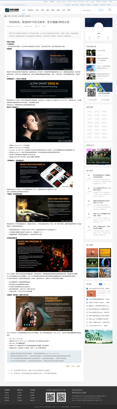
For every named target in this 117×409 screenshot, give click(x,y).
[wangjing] (89, 175)
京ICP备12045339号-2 (75, 406)
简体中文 (46, 1)
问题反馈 (7, 400)
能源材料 (89, 130)
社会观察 (89, 133)
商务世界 (97, 137)
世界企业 (89, 111)
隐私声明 (32, 400)
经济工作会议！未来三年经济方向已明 (98, 162)
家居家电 (97, 133)
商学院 (109, 5)
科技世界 (21, 16)
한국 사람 (81, 1)
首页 (23, 10)
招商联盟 (89, 126)
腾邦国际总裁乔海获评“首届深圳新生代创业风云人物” (103, 76)
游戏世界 (104, 137)
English (58, 1)
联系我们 (32, 392)
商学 (69, 10)
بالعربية (92, 1)
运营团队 (32, 395)
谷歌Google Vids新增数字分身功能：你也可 (101, 319)
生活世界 (97, 119)
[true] (94, 10)
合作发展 (32, 397)
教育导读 (97, 111)
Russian (64, 1)
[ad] (98, 343)
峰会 (58, 10)
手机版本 (7, 392)
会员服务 (19, 395)
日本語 (69, 1)
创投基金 (67, 5)
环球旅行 (89, 115)
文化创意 (97, 122)
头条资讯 (30, 10)
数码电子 (89, 137)
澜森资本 (82, 5)
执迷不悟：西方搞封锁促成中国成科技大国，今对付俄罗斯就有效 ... (36, 373)
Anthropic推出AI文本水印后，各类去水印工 (101, 288)
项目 (47, 10)
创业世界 (104, 126)
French (87, 1)
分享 (73, 366)
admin (30, 26)
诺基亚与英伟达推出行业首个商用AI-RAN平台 (102, 315)
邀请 (68, 366)
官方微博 (19, 400)
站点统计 (19, 392)
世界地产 (104, 115)
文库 (63, 10)
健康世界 (104, 133)
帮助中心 (19, 397)
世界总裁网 (5, 16)
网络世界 (89, 122)
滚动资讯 (104, 119)
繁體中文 (52, 1)
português (105, 1)
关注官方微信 (106, 100)
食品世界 (97, 130)
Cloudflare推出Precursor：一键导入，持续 (100, 325)
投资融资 (95, 5)
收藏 (78, 366)
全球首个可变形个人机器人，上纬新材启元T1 (102, 302)
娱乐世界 (97, 115)
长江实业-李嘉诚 (100, 50)
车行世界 (89, 119)
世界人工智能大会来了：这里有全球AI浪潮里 (101, 322)
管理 (42, 10)
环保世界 (104, 130)
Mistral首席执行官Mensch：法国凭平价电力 (101, 312)
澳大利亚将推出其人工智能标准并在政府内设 (101, 309)
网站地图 (7, 397)
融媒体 (89, 5)
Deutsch (75, 1)
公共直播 (102, 5)
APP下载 (7, 395)
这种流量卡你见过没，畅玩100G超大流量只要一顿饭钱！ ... (33, 370)
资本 (37, 10)
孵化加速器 (75, 5)
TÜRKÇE (98, 1)
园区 (53, 10)
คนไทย (110, 1)
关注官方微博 (93, 100)
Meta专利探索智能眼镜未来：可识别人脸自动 (101, 299)
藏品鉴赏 (97, 126)
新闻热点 (104, 122)
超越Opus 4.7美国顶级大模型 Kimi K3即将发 (101, 306)
